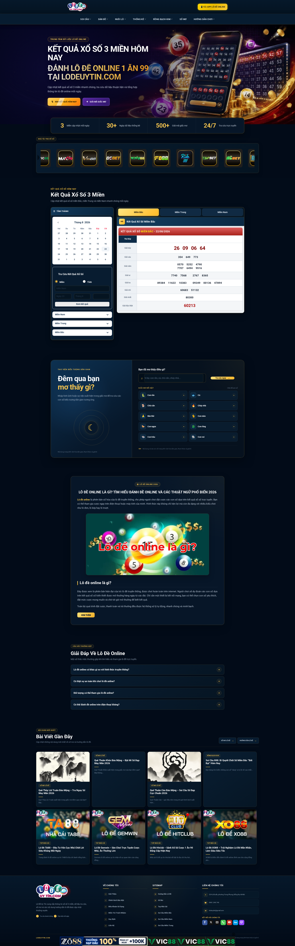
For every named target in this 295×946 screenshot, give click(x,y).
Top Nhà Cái (161, 907)
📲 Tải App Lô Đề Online (212, 7)
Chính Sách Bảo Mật (114, 900)
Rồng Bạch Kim (161, 19)
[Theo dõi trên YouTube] (229, 922)
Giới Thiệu (110, 894)
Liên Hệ (109, 925)
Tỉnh (89, 282)
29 (74, 233)
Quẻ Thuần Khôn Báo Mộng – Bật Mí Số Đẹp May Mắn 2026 (116, 762)
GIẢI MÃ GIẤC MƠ (96, 101)
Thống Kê (138, 19)
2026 (87, 222)
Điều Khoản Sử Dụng (114, 907)
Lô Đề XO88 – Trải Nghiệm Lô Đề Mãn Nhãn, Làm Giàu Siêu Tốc (229, 849)
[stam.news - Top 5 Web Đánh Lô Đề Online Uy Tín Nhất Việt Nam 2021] (78, 7)
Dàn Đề (102, 19)
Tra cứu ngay (222, 378)
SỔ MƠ (183, 19)
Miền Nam (60, 314)
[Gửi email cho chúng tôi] (217, 922)
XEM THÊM (86, 615)
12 (74, 244)
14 (90, 244)
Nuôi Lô (119, 19)
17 (59, 249)
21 (90, 249)
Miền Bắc (59, 332)
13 (82, 244)
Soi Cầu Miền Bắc (163, 913)
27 (59, 233)
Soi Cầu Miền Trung (164, 925)
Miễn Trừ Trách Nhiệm (115, 913)
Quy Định (110, 919)
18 (67, 249)
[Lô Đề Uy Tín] (53, 891)
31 (90, 233)
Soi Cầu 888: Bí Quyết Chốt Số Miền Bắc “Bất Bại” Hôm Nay (229, 762)
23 (105, 249)
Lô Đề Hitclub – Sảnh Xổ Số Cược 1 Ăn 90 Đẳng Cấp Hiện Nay (171, 849)
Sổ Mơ (159, 900)
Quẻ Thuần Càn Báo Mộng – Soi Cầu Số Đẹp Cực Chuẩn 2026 (172, 792)
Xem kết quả (82, 304)
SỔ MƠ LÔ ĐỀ (227, 740)
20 (82, 249)
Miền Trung (60, 323)
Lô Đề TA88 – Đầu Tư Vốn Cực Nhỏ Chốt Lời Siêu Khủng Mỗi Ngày (61, 849)
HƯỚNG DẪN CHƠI (203, 19)
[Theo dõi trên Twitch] (241, 922)
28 (67, 233)
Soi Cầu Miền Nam (164, 919)
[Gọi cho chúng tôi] (223, 922)
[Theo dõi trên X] (211, 922)
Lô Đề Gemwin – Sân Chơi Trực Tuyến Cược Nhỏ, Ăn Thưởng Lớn (116, 849)
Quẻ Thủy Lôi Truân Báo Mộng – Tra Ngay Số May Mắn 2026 (62, 792)
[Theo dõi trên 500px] (235, 922)
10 (59, 244)
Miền (61, 282)
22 (98, 249)
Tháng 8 (78, 222)
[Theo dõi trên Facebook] (204, 922)
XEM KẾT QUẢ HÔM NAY (64, 101)
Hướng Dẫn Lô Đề (163, 894)
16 (105, 244)
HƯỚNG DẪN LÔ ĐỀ (248, 740)
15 (98, 244)
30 (82, 233)
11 (67, 244)
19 (74, 249)
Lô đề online (83, 499)
